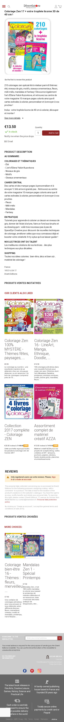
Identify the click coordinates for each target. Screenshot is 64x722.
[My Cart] (60, 8)
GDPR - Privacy (18, 719)
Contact (36, 719)
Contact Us (9, 719)
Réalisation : (45, 719)
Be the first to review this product (18, 80)
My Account (56, 6)
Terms (30, 719)
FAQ (25, 719)
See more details (12, 118)
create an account (23, 479)
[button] (45, 70)
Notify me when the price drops (19, 136)
